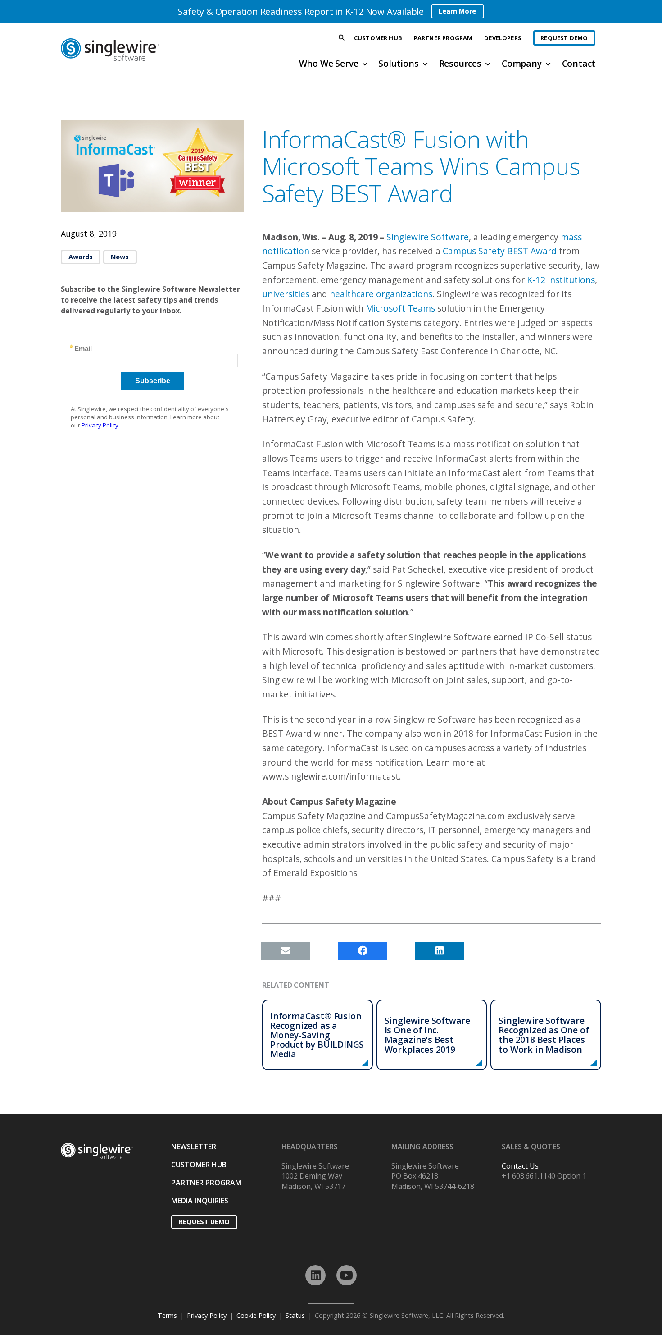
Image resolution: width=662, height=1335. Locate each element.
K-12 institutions (561, 280)
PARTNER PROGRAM (206, 1183)
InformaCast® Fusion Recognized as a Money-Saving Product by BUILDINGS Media (317, 1035)
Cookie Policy (256, 1315)
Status (295, 1315)
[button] (342, 38)
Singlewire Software (427, 237)
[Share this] (362, 951)
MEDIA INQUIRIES (199, 1201)
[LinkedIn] (315, 1275)
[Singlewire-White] (97, 1151)
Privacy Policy (207, 1315)
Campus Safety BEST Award (500, 251)
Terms (167, 1315)
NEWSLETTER (193, 1146)
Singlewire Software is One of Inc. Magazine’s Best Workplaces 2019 (427, 1034)
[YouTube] (346, 1275)
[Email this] (285, 951)
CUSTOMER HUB (199, 1165)
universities (285, 294)
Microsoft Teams (400, 308)
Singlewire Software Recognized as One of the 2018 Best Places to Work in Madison (544, 1034)
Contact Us (520, 1166)
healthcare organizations (381, 294)
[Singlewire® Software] (143, 49)
